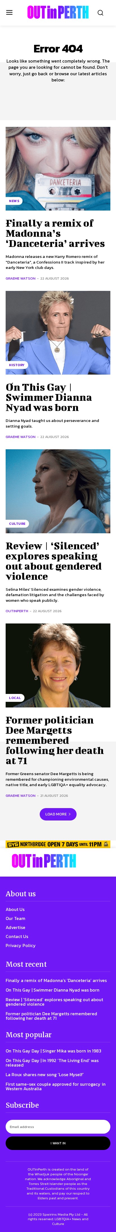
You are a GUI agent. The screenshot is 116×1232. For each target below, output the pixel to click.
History (17, 365)
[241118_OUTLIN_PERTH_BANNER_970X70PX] (58, 844)
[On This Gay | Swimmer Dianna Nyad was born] (58, 333)
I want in (58, 1143)
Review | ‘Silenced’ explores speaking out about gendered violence (54, 560)
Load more (56, 814)
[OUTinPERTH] (58, 12)
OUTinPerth (17, 611)
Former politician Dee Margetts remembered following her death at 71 (55, 740)
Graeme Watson (20, 278)
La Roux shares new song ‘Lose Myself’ (45, 1074)
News (14, 201)
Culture (17, 523)
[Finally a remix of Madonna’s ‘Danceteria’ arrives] (58, 169)
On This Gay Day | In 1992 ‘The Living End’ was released (52, 1062)
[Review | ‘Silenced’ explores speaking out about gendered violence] (58, 491)
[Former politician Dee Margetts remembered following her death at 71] (58, 665)
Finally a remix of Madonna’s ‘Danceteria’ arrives (55, 233)
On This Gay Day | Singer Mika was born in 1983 (53, 1050)
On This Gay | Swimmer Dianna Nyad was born (49, 397)
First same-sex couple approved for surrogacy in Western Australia (56, 1086)
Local (15, 697)
